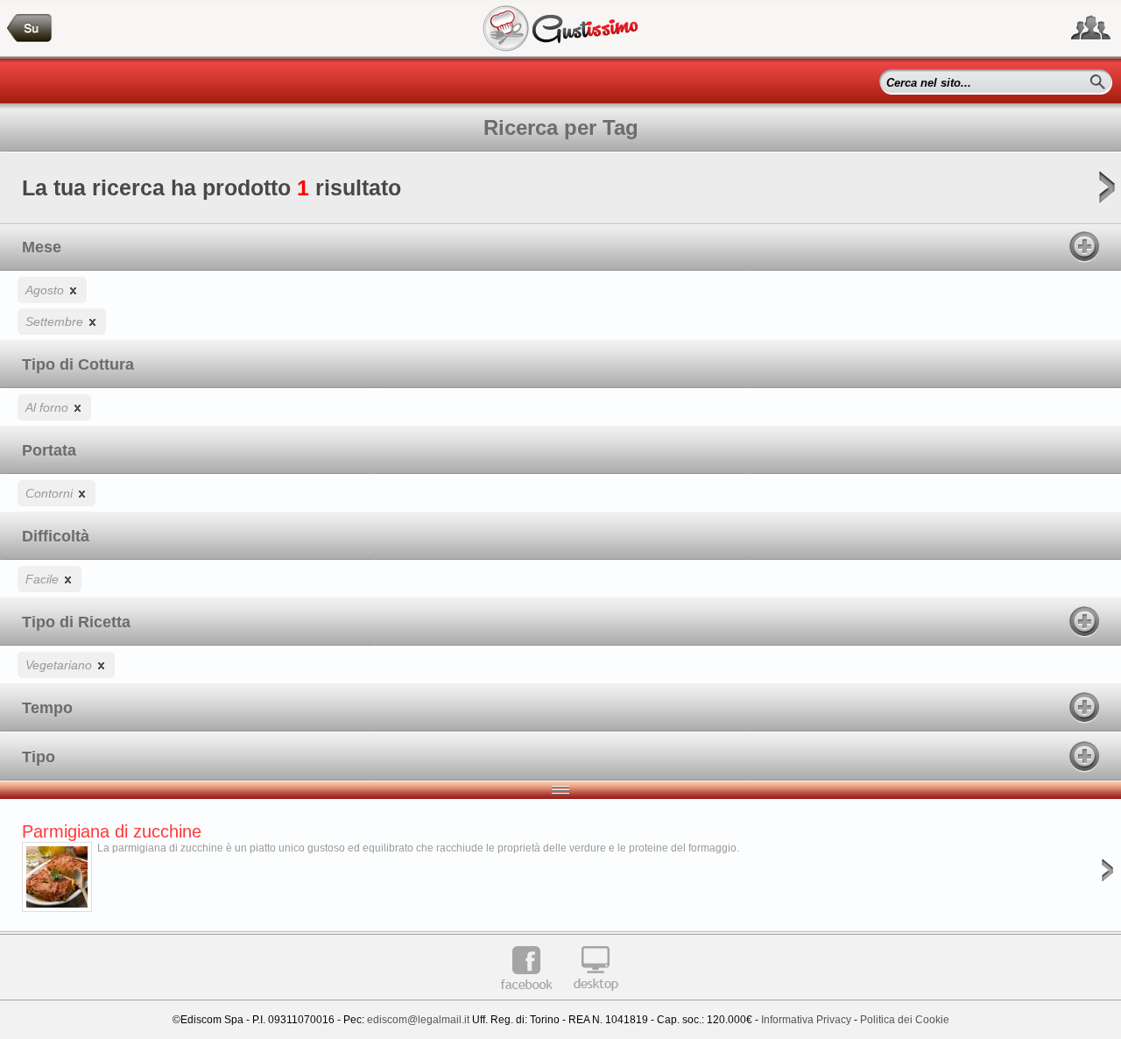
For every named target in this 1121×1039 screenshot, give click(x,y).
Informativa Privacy (806, 1020)
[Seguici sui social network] (1090, 28)
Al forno (48, 407)
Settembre (56, 322)
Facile (43, 579)
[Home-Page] (30, 28)
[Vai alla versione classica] (595, 997)
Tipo (38, 757)
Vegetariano (60, 665)
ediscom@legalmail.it (418, 1020)
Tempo (47, 708)
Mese (41, 247)
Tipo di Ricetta (76, 622)
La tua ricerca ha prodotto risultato (211, 187)
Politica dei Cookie (904, 1020)
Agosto (46, 290)
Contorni (50, 493)
